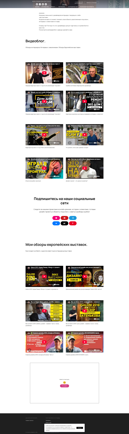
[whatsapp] (37, 4)
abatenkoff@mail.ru (79, 3)
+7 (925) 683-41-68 (79, 2)
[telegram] (40, 4)
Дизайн (37, 6)
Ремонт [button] (53, 6)
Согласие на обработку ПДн (31, 432)
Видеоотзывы (48, 422)
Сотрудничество (73, 6)
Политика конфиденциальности (52, 432)
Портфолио (61, 6)
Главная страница (29, 420)
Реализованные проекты (87, 6)
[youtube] (46, 4)
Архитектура (45, 6)
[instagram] (43, 4)
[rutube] (64, 223)
